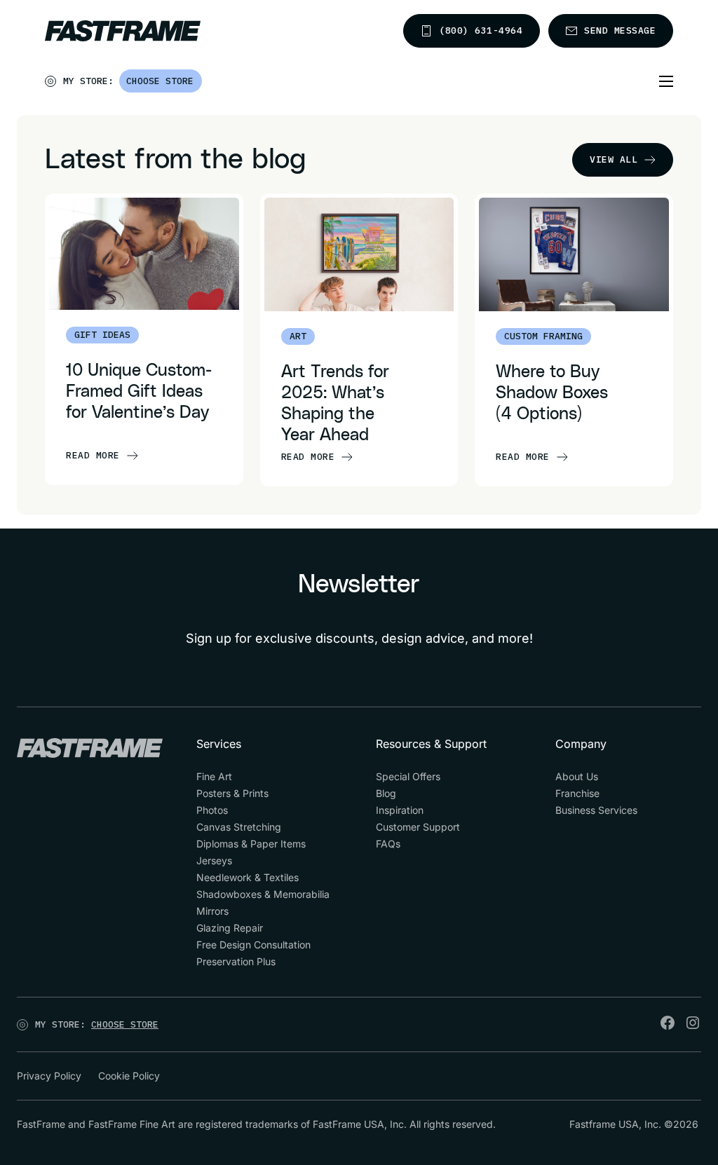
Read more (93, 455)
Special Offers (408, 776)
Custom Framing (543, 336)
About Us (576, 776)
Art (298, 336)
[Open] (202, 84)
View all (613, 159)
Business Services (596, 810)
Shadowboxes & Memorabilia (263, 894)
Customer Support (418, 827)
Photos (212, 810)
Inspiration (400, 810)
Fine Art (214, 776)
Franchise (577, 793)
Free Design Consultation (253, 945)
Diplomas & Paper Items (251, 844)
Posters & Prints (232, 793)
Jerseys (214, 860)
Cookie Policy (129, 1076)
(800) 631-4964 (480, 30)
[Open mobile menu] (666, 81)
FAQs (388, 844)
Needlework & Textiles (247, 877)
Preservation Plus (236, 961)
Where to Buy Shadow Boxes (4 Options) (552, 393)
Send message (620, 30)
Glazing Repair (229, 928)
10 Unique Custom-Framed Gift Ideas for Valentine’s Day (139, 391)
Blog (386, 793)
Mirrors (212, 911)
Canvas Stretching (238, 827)
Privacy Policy (49, 1076)
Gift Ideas (102, 335)
